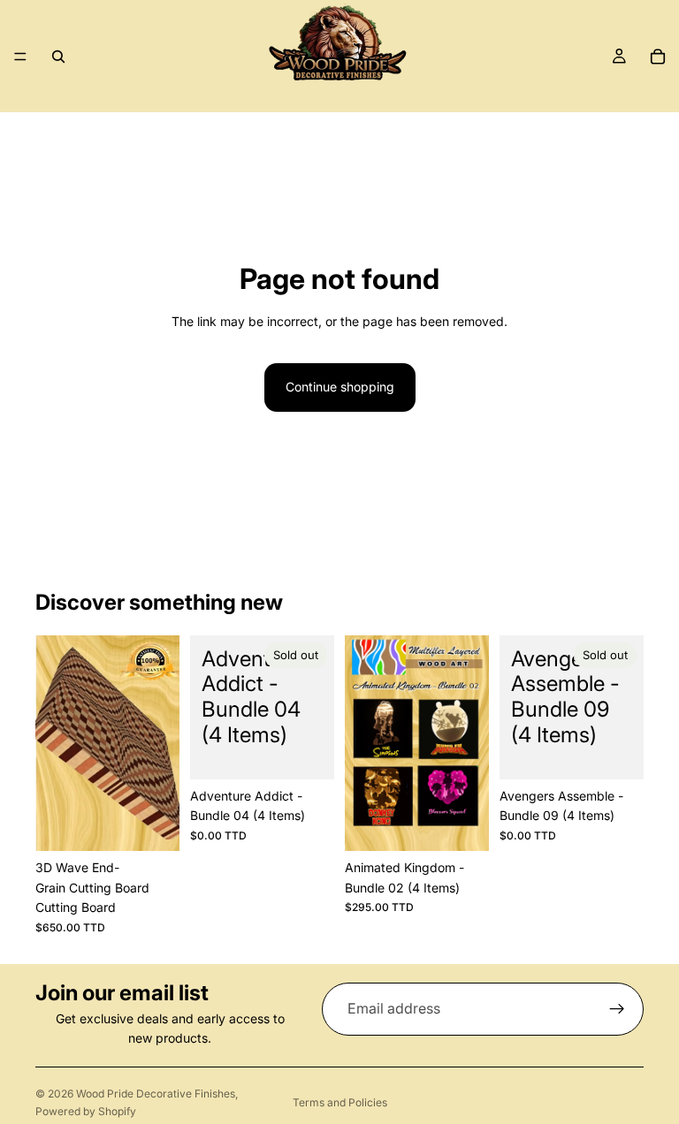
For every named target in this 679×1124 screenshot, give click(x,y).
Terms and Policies (340, 1102)
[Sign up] (617, 1009)
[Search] (58, 56)
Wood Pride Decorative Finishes (155, 1093)
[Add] (152, 824)
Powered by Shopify (85, 1111)
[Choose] (461, 824)
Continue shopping (340, 386)
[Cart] (657, 56)
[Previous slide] (54, 743)
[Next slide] (160, 743)
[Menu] (20, 56)
